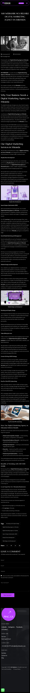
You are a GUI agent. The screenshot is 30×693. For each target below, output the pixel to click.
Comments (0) (6, 54)
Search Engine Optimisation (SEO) (10, 534)
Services (4, 636)
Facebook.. (19, 627)
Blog (3, 658)
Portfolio (4, 653)
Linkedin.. (4, 627)
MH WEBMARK (4, 72)
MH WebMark (14, 667)
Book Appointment (6, 639)
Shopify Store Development (8, 537)
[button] (27, 3)
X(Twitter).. (5, 629)
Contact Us (4, 655)
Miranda (26, 60)
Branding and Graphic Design (12, 523)
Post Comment (8, 595)
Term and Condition (6, 669)
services (3, 152)
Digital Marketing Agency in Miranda (10, 527)
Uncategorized (6, 56)
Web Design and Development (9, 541)
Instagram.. (11, 627)
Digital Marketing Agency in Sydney (10, 530)
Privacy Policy (16, 669)
